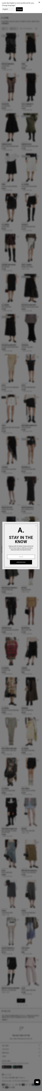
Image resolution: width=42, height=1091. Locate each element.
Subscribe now (21, 562)
